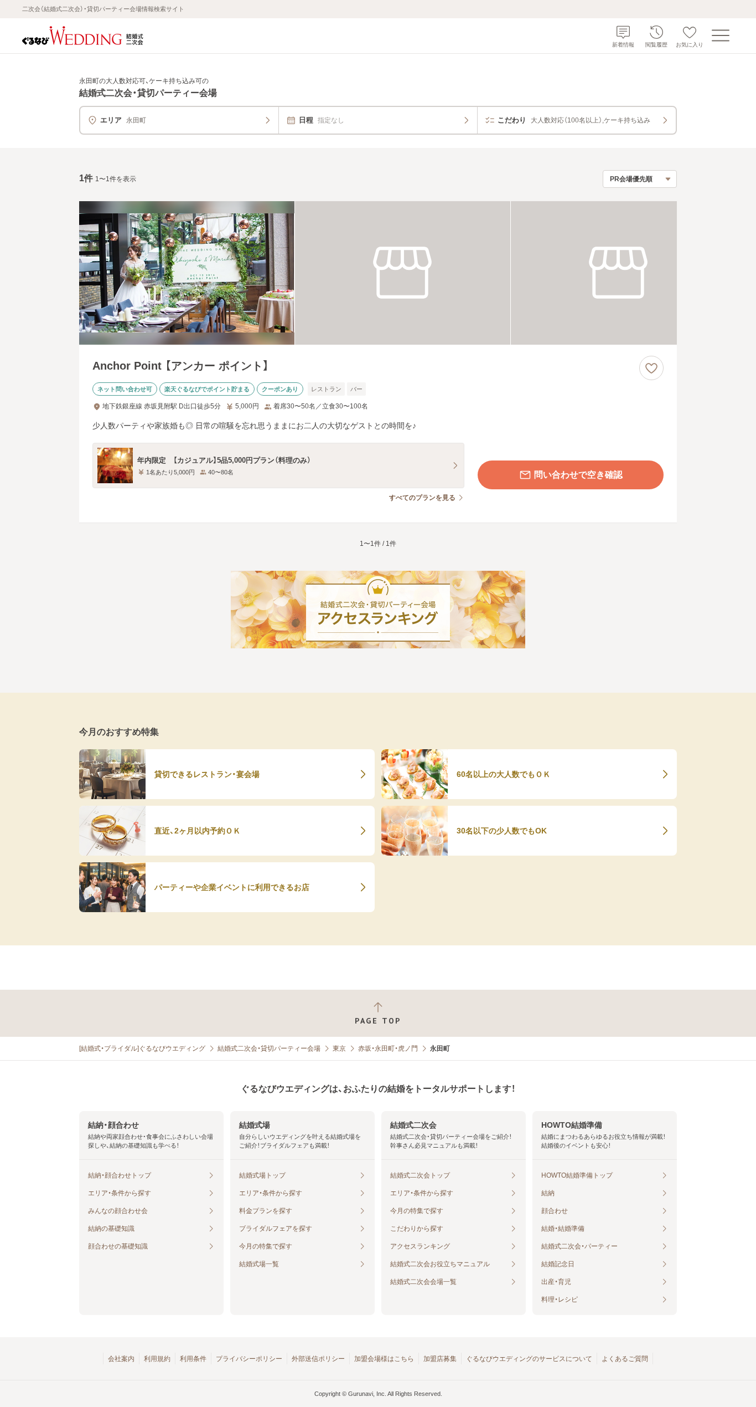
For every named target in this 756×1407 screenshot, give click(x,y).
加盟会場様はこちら (384, 1359)
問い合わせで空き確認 (578, 474)
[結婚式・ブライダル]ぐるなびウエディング (142, 1048)
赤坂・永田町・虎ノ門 (388, 1048)
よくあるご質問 (625, 1359)
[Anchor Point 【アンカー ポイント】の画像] (378, 273)
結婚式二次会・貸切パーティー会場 (269, 1048)
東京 (339, 1048)
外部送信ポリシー (318, 1359)
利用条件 (193, 1359)
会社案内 (121, 1359)
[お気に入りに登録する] (651, 368)
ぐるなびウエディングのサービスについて (529, 1359)
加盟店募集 (440, 1359)
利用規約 (157, 1359)
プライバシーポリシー (249, 1359)
